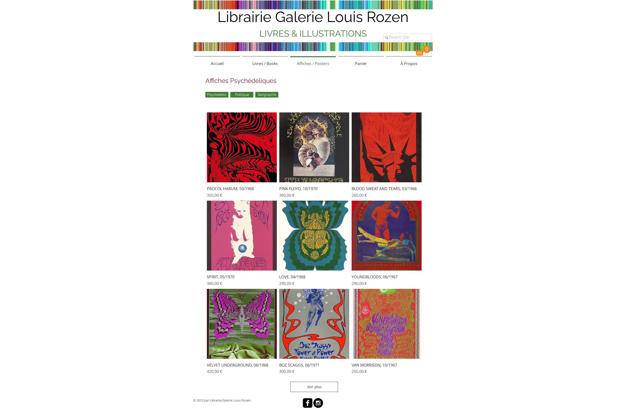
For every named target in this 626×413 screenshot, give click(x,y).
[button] (423, 50)
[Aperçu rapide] (242, 147)
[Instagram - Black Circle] (318, 403)
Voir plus (314, 386)
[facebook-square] (308, 403)
